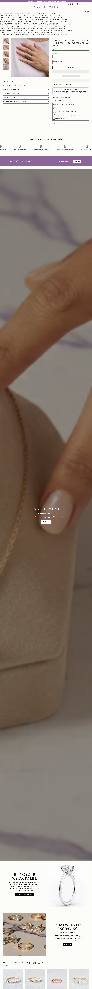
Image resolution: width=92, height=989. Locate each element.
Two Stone (45, 16)
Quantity (55, 53)
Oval (32, 14)
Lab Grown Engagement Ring (24, 17)
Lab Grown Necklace (47, 21)
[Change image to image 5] (6, 67)
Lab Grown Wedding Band (35, 19)
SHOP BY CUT (19, 14)
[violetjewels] (46, 7)
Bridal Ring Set (4, 34)
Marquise (61, 14)
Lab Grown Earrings (61, 21)
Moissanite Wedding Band (52, 19)
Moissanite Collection (20, 32)
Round (38, 14)
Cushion (54, 14)
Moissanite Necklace (6, 23)
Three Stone (53, 16)
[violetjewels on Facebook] (68, 4)
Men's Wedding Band (6, 21)
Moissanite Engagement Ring (43, 17)
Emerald (27, 14)
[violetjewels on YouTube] (74, 4)
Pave (19, 16)
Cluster (38, 16)
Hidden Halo (26, 16)
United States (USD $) (83, 4)
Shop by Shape (33, 25)
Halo (33, 16)
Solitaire (19, 27)
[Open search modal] (3, 11)
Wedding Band (4, 28)
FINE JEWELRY (19, 21)
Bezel (60, 16)
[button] (70, 71)
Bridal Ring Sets (32, 23)
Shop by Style (11, 27)
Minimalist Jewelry (54, 23)
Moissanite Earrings (20, 23)
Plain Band (65, 19)
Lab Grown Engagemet (20, 25)
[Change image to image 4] (6, 61)
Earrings (9, 32)
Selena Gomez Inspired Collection (57, 34)
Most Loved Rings (59, 17)
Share (56, 123)
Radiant (43, 14)
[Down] (6, 76)
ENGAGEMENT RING (6, 14)
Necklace (2, 32)
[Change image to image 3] (6, 54)
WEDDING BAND (5, 19)
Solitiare (13, 16)
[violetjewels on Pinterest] (72, 4)
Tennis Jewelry (42, 23)
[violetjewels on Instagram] (70, 4)
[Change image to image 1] (6, 41)
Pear (49, 14)
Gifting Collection (15, 34)
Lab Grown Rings (19, 30)
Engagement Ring (56, 30)
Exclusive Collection (6, 25)
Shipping (55, 84)
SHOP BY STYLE (5, 16)
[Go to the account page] (85, 11)
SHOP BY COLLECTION (7, 17)
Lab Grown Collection (43, 30)
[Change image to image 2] (6, 47)
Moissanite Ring (30, 30)
